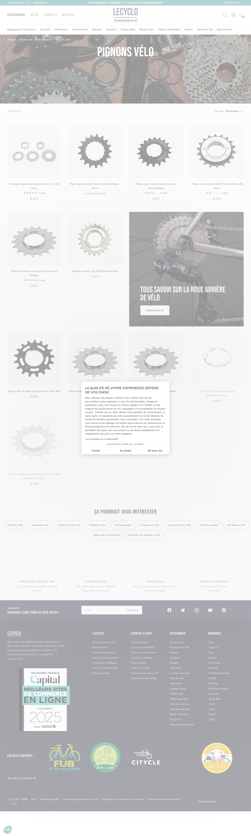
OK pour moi (155, 450)
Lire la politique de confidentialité (101, 439)
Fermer (96, 450)
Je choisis (125, 450)
